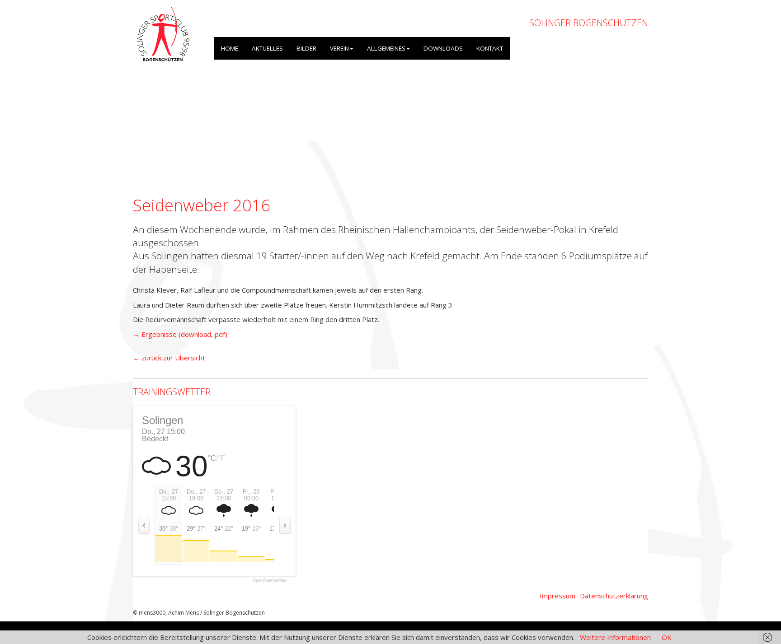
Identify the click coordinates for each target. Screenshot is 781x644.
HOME (229, 48)
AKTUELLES (267, 48)
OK (667, 637)
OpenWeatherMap (270, 581)
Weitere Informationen (615, 637)
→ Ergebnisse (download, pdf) (180, 334)
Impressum (557, 595)
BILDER (306, 48)
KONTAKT (489, 48)
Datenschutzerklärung (614, 595)
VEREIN (339, 48)
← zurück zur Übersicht (169, 357)
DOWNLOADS (443, 48)
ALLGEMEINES (386, 48)
